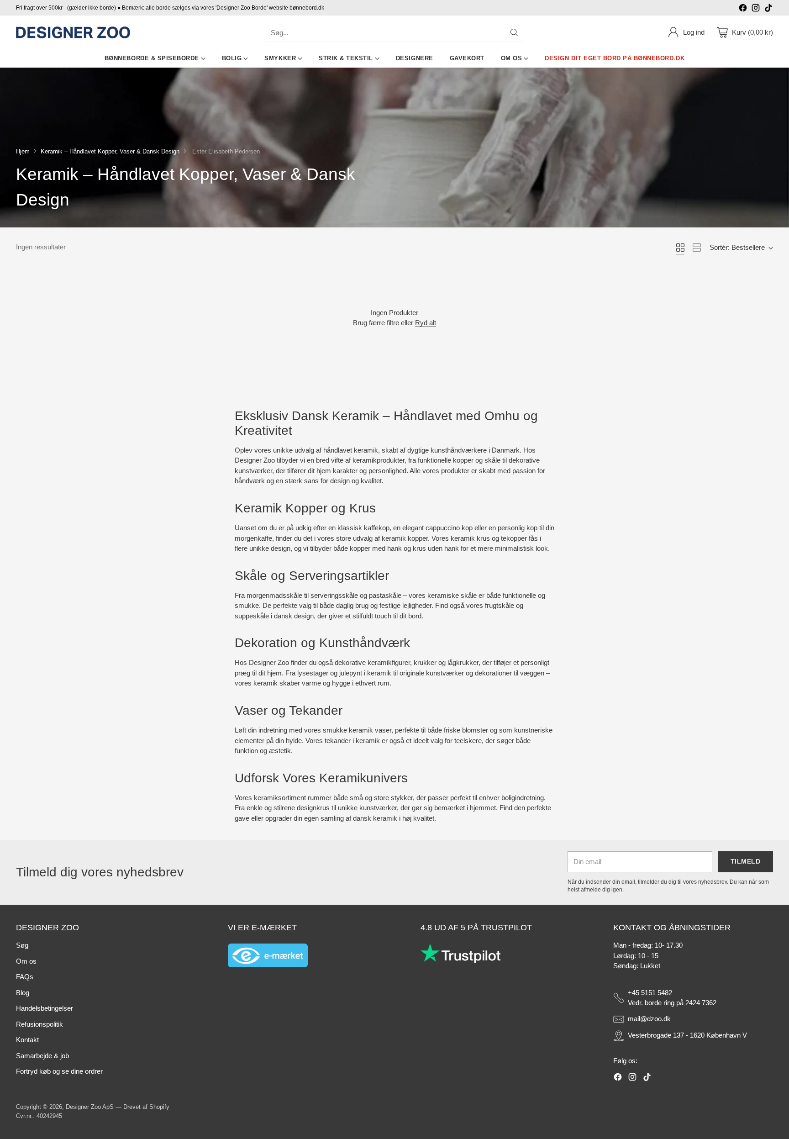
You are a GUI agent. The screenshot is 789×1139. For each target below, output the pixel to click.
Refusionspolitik (39, 1024)
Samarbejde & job (42, 1056)
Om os (26, 961)
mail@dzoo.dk (649, 1019)
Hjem (23, 151)
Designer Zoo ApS (90, 1106)
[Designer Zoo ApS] (73, 32)
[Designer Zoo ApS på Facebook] (742, 9)
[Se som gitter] (680, 247)
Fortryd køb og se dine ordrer (59, 1071)
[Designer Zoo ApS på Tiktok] (768, 9)
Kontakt (27, 1040)
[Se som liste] (696, 247)
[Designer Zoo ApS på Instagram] (755, 9)
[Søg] (514, 32)
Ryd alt (425, 323)
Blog (22, 993)
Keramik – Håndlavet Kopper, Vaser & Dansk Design (110, 151)
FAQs (24, 977)
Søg (22, 945)
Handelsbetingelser (44, 1008)
